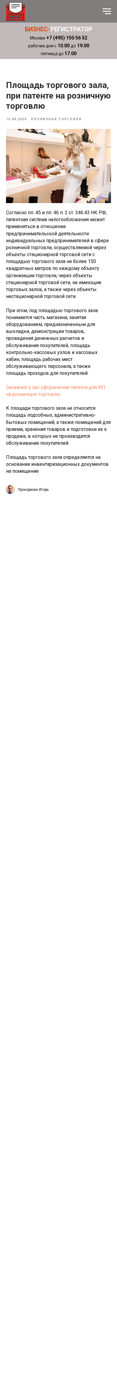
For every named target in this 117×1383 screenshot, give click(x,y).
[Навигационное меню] (107, 11)
